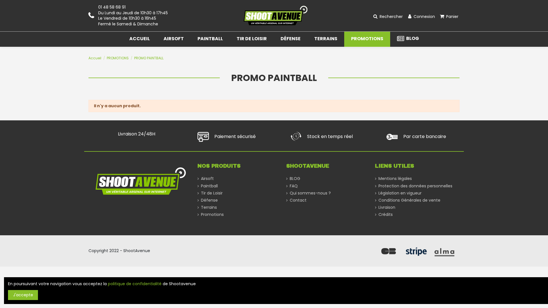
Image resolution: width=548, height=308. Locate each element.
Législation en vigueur (400, 193)
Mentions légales (395, 178)
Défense (209, 200)
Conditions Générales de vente (409, 200)
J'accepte (23, 295)
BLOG (295, 178)
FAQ (294, 186)
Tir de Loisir (212, 193)
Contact (298, 200)
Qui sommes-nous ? (310, 193)
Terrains (209, 207)
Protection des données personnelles (415, 186)
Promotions (212, 214)
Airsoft (207, 178)
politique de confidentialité (135, 284)
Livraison (386, 207)
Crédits (385, 214)
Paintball (209, 186)
